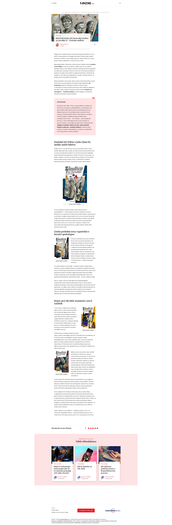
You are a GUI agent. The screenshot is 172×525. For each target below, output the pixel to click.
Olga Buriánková (64, 44)
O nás (52, 508)
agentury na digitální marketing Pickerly (62, 521)
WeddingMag (77, 522)
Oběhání (97, 521)
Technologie (80, 464)
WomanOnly (85, 521)
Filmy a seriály (57, 464)
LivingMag (83, 522)
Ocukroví (89, 522)
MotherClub (92, 521)
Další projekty (55, 510)
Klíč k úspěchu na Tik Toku (84, 468)
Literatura (67, 12)
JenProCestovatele (68, 522)
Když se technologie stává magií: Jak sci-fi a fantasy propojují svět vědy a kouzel (62, 470)
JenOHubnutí (95, 522)
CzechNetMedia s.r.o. (64, 519)
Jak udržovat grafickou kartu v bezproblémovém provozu (108, 470)
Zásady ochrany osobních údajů (59, 512)
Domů (63, 12)
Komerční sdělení (62, 477)
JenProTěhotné (105, 521)
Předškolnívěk (113, 521)
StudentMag (59, 522)
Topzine (53, 522)
